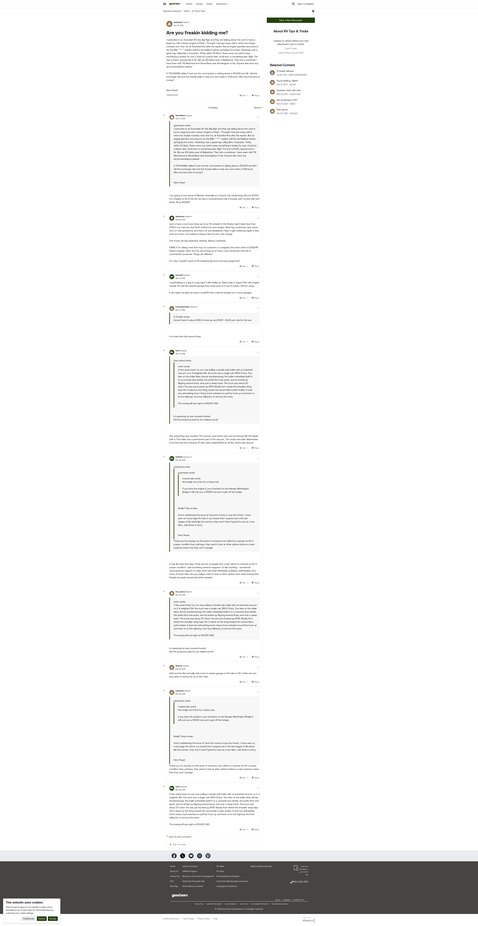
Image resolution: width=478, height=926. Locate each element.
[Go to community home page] (175, 4)
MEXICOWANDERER (298, 75)
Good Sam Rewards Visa (193, 881)
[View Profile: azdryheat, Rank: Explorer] (171, 692)
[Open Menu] (313, 11)
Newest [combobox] (258, 108)
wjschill (292, 84)
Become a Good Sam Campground (198, 876)
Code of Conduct (190, 866)
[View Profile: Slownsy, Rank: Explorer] (171, 667)
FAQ (172, 881)
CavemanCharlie (182, 307)
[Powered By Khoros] (309, 920)
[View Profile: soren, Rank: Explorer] (171, 352)
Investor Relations (231, 904)
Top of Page (188, 919)
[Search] (293, 3)
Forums (186, 11)
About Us (174, 871)
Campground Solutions (226, 886)
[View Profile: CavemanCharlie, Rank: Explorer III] (171, 308)
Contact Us (175, 876)
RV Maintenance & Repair (227, 876)
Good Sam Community (172, 11)
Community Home (171, 919)
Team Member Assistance (280, 904)
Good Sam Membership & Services (232, 881)
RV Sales (220, 866)
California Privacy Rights (214, 904)
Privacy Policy (199, 904)
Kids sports (282, 109)
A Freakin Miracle (285, 71)
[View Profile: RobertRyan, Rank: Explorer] (171, 117)
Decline (41, 919)
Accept (53, 919)
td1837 (293, 103)
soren (178, 351)
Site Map (174, 886)
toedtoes (179, 457)
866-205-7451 (300, 881)
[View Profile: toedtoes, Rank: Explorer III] (171, 458)
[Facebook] (174, 855)
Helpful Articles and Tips (261, 866)
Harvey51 (179, 275)
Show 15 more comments (180, 837)
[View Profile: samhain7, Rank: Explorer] (272, 111)
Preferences (28, 919)
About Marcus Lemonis (192, 886)
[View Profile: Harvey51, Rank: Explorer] (171, 276)
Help (215, 919)
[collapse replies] (163, 115)
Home (172, 866)
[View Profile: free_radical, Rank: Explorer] (171, 593)
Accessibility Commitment (259, 904)
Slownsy (179, 666)
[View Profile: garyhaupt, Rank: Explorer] (169, 24)
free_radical (180, 592)
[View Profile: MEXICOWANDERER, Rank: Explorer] (272, 72)
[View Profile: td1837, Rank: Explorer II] (272, 101)
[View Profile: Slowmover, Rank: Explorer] (171, 218)
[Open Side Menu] (164, 4)
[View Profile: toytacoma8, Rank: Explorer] (272, 91)
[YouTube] (191, 855)
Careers (287, 900)
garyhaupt (178, 22)
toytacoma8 (295, 94)
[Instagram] (200, 855)
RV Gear (220, 871)
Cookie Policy (26, 910)
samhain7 (294, 113)
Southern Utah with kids (288, 90)
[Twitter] (183, 855)
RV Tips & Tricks (198, 11)
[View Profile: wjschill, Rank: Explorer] (272, 82)
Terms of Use (243, 904)
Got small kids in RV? (287, 100)
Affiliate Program (189, 871)
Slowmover (180, 217)
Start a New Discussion (290, 20)
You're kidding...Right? (287, 80)
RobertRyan (180, 115)
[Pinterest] (208, 855)
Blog (278, 900)
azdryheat (180, 691)
